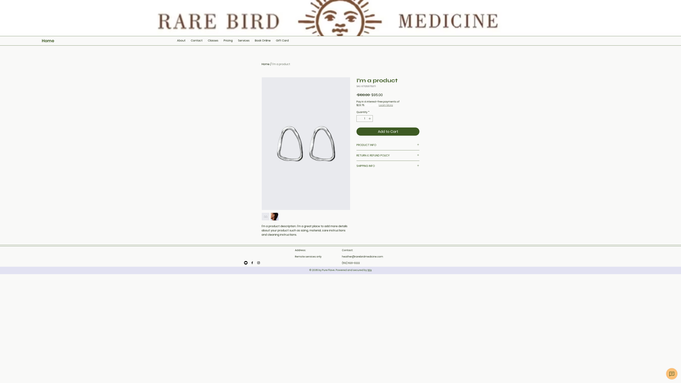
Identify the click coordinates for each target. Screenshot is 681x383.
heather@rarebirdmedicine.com (362, 256)
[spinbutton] (364, 118)
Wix (369, 270)
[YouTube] (246, 263)
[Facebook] (252, 263)
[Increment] (370, 118)
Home (48, 41)
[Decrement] (359, 118)
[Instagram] (258, 263)
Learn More (386, 105)
